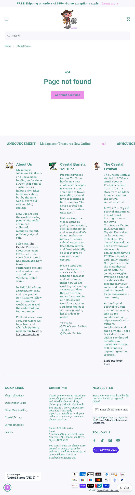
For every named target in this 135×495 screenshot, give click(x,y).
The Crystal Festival (26, 245)
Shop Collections (14, 395)
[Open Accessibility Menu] (7, 487)
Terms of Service (14, 425)
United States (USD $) (21, 477)
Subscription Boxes (15, 403)
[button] (128, 19)
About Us (24, 164)
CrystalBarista (104, 490)
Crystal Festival (14, 417)
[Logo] (67, 19)
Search (9, 432)
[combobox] (67, 36)
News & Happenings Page (29, 332)
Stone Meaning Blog (16, 410)
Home (8, 46)
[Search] (8, 36)
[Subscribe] (126, 410)
